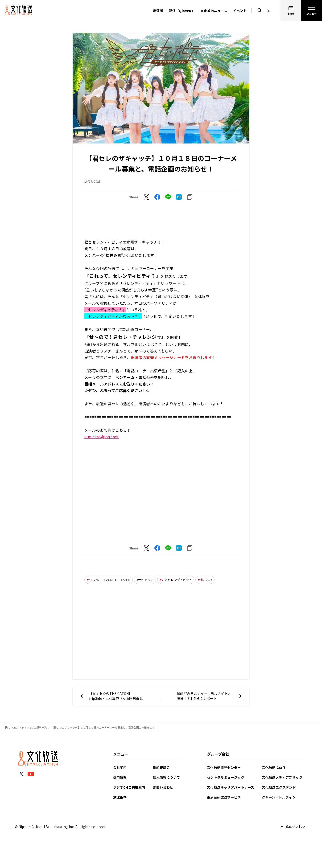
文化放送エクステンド (279, 787)
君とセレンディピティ (176, 579)
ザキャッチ (145, 579)
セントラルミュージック (225, 777)
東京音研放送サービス (224, 797)
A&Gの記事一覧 (37, 727)
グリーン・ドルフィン (279, 797)
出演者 (158, 10)
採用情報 (120, 777)
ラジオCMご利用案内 (129, 787)
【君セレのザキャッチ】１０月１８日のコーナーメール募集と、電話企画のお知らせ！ (103, 727)
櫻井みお (206, 579)
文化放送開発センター (224, 767)
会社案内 (120, 767)
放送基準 (120, 797)
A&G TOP (18, 727)
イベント (240, 10)
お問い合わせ (163, 787)
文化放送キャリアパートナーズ (230, 787)
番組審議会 (161, 767)
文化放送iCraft (273, 767)
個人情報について (166, 777)
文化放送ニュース (213, 10)
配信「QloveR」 (182, 10)
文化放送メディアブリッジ (282, 777)
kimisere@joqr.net (101, 436)
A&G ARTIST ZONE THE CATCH (109, 579)
